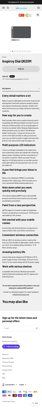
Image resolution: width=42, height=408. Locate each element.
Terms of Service (8, 362)
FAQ (3, 374)
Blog (3, 378)
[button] (21, 88)
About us (5, 354)
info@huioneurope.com (21, 294)
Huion (4, 57)
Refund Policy (7, 366)
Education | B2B (7, 358)
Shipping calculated (16, 79)
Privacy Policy (7, 370)
